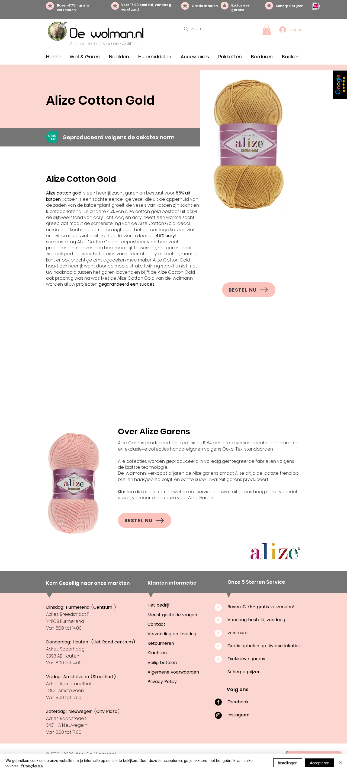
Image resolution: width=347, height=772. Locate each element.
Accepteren (319, 762)
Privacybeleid (32, 765)
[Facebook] (218, 702)
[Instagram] (218, 715)
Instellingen (287, 762)
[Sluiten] (340, 763)
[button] (266, 29)
